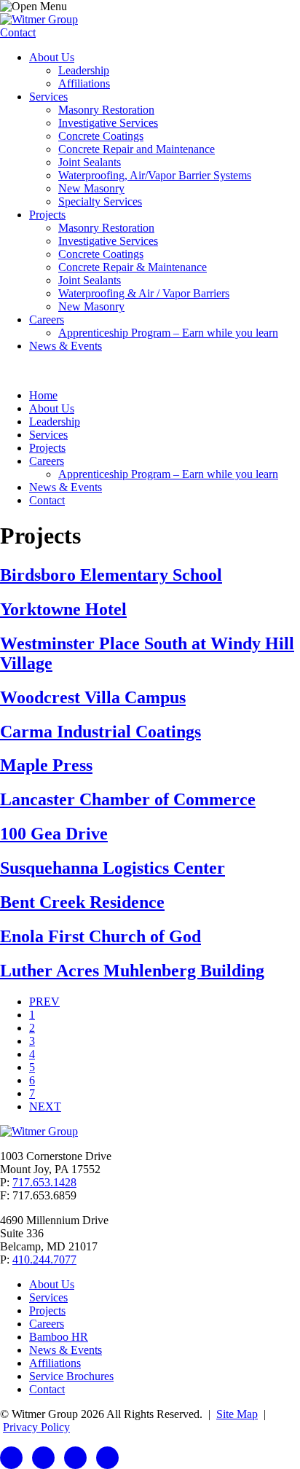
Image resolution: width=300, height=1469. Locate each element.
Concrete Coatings (100, 136)
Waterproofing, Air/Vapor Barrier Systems (154, 175)
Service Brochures (71, 1376)
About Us (51, 57)
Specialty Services (100, 201)
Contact (18, 32)
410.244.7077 (44, 1259)
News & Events (65, 346)
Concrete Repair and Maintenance (136, 149)
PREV (44, 1001)
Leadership (83, 70)
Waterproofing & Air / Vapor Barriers (143, 293)
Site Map (237, 1414)
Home (43, 395)
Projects (47, 214)
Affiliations (84, 83)
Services (48, 96)
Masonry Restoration (106, 109)
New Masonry (91, 188)
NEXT (45, 1106)
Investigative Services (108, 123)
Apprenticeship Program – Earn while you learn (168, 332)
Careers (46, 319)
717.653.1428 (44, 1182)
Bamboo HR (58, 1337)
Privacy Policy (36, 1427)
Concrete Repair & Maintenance (132, 267)
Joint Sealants (89, 162)
